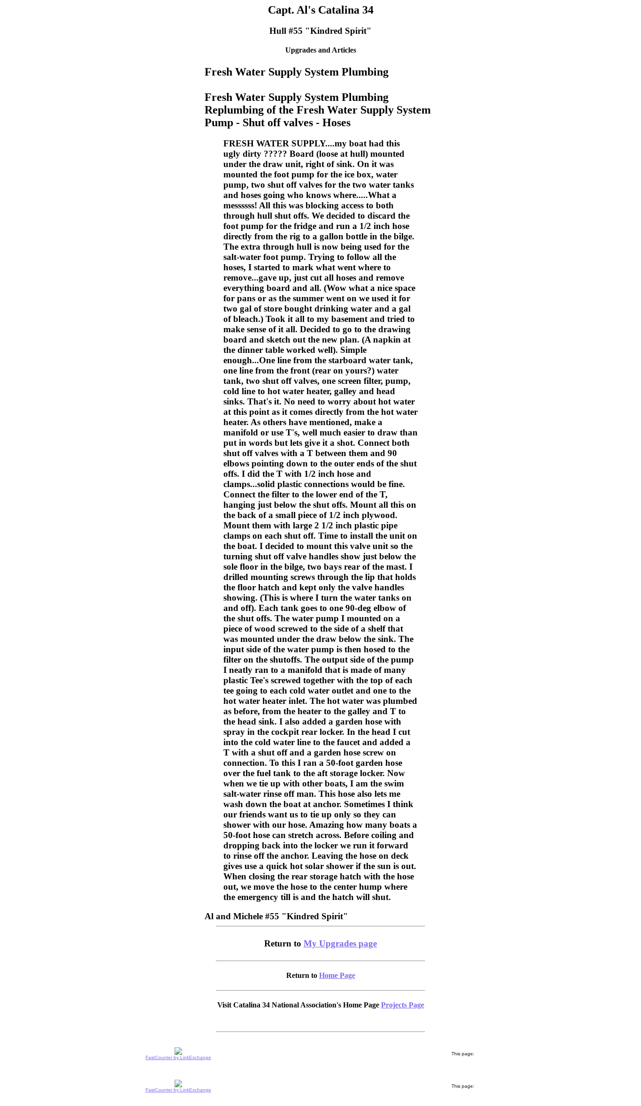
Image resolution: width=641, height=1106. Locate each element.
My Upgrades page (340, 943)
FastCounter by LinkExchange (178, 1057)
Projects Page (402, 1005)
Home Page (337, 975)
